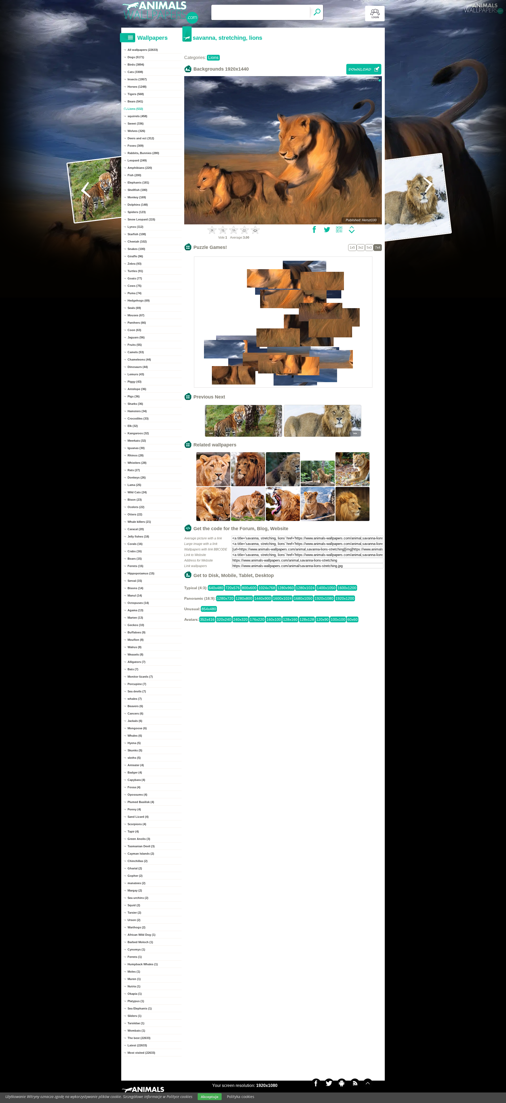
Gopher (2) (135, 875)
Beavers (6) (135, 706)
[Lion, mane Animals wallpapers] (248, 486)
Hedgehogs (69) (139, 300)
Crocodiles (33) (138, 418)
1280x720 (225, 598)
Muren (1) (134, 979)
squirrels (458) (137, 116)
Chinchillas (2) (138, 861)
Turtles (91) (135, 271)
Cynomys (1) (136, 949)
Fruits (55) (135, 344)
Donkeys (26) (137, 477)
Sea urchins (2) (138, 897)
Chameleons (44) (139, 359)
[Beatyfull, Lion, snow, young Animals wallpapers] (317, 520)
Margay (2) (135, 890)
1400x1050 (326, 588)
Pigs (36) (134, 396)
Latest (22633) (137, 1045)
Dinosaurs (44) (138, 366)
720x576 (232, 588)
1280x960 (285, 588)
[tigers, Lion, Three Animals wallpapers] (283, 486)
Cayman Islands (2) (141, 853)
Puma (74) (135, 293)
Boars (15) (135, 558)
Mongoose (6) (137, 728)
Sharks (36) (135, 403)
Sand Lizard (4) (138, 816)
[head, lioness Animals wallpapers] (213, 486)
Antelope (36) (137, 389)
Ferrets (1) (135, 956)
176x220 (257, 619)
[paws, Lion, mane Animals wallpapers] (248, 520)
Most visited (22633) (141, 1052)
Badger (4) (135, 772)
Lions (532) (135, 108)
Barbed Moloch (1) (140, 942)
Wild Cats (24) (137, 492)
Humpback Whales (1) (143, 964)
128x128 (307, 619)
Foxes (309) (136, 145)
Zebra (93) (135, 263)
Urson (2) (134, 920)
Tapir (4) (133, 831)
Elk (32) (133, 425)
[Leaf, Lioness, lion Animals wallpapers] (352, 486)
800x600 (249, 588)
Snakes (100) (136, 248)
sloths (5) (134, 757)
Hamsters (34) (137, 411)
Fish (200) (134, 175)
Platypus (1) (136, 1001)
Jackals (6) (135, 720)
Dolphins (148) (138, 204)
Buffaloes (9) (136, 632)
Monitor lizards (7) (140, 676)
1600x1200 (347, 588)
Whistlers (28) (137, 462)
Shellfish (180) (137, 189)
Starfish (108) (137, 234)
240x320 (240, 619)
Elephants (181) (138, 182)
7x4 (377, 247)
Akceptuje (209, 1096)
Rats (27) (134, 470)
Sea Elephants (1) (140, 1008)
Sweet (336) (136, 123)
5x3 (369, 247)
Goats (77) (135, 278)
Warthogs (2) (136, 927)
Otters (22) (135, 514)
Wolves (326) (136, 130)
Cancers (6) (135, 713)
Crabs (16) (135, 551)
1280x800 (244, 598)
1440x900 (262, 598)
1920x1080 (324, 598)
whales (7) (135, 698)
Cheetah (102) (137, 241)
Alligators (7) (136, 661)
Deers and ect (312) (141, 138)
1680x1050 (303, 598)
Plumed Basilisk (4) (141, 802)
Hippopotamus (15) (141, 573)
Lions (213, 57)
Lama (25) (134, 484)
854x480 (209, 609)
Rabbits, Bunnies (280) (143, 153)
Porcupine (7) (137, 684)
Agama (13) (135, 610)
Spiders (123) (137, 212)
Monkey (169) (137, 197)
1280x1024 (305, 588)
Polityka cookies (240, 1096)
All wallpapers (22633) (143, 49)
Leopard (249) (137, 160)
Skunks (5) (135, 750)
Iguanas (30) (136, 448)
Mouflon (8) (136, 639)
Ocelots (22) (136, 507)
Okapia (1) (135, 993)
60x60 (352, 619)
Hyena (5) (134, 743)
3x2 (360, 247)
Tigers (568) (136, 94)
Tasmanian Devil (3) (141, 846)
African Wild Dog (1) (141, 934)
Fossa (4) (134, 787)
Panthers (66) (137, 322)
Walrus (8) (135, 647)
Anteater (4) (136, 765)
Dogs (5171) (136, 57)
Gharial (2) (135, 868)
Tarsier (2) (134, 912)
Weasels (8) (135, 654)
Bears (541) (135, 101)
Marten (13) (135, 617)
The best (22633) (139, 1038)
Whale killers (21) (139, 521)
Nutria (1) (134, 986)
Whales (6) (135, 735)
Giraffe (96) (135, 256)
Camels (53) (136, 352)
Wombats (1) (136, 1030)
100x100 (338, 619)
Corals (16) (135, 543)
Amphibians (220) (140, 167)
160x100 (273, 619)
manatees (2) (136, 883)
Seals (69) (134, 307)
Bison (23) (135, 499)
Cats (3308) (135, 71)
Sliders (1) (135, 1015)
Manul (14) (135, 595)
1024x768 (267, 588)
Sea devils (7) (137, 691)
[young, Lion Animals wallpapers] (213, 520)
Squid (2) (134, 905)
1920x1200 (344, 598)
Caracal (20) (136, 529)
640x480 (216, 588)
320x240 (224, 619)
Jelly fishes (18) (138, 536)
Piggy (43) (135, 381)
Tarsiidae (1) (136, 1023)
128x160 (290, 619)
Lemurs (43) (136, 374)
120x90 (322, 619)
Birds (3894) (136, 64)
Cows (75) (135, 285)
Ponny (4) (134, 809)
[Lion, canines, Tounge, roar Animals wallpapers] (283, 520)
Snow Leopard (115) (141, 219)
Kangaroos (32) (138, 433)
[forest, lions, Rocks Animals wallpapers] (317, 486)
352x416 (207, 619)
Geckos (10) (136, 625)
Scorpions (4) (137, 824)
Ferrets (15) (135, 566)
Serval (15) (135, 580)
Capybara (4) (136, 779)
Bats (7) (133, 669)
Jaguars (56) (136, 337)
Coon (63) (134, 330)
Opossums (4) (137, 794)
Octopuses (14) (138, 602)
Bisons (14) (135, 588)
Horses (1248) (137, 86)
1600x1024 (282, 598)
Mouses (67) (136, 315)
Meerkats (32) (137, 440)
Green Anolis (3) (139, 838)
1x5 (352, 247)
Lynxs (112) (135, 226)
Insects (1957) (137, 79)
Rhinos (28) (136, 455)
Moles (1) (134, 971)
